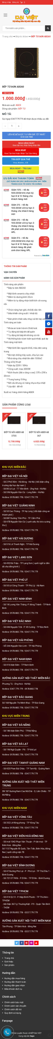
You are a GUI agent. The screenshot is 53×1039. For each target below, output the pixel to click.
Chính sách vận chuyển (15, 1006)
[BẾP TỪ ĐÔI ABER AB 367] (39, 420)
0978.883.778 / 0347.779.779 (24, 828)
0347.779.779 (31, 497)
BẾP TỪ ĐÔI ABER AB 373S (14, 434)
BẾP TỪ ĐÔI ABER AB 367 (39, 434)
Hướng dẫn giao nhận (14, 985)
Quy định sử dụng (12, 1013)
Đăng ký (15, 2)
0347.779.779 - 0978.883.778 (24, 689)
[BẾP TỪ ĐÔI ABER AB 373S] (14, 420)
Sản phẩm (9, 965)
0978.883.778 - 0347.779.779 (24, 670)
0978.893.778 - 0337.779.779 (24, 912)
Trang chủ (9, 958)
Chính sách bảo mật (14, 1002)
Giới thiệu (8, 961)
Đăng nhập (6, 2)
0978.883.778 (16, 497)
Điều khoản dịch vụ (13, 989)
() (24, 2)
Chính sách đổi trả (13, 1009)
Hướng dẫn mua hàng (14, 978)
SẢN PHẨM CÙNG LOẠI (16, 404)
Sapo (32, 1036)
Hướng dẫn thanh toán (15, 982)
